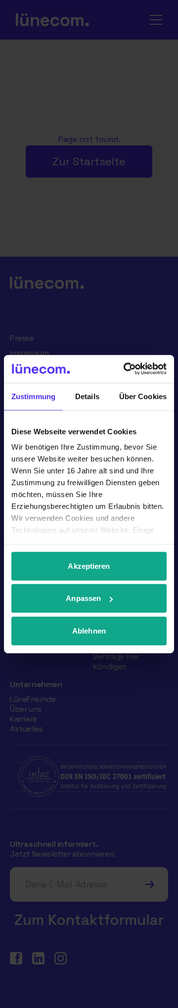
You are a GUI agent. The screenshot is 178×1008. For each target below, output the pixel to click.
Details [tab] (87, 396)
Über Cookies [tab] (143, 396)
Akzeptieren (89, 565)
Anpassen (83, 598)
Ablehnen (89, 630)
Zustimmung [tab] (33, 396)
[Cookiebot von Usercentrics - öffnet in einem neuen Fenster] (126, 369)
